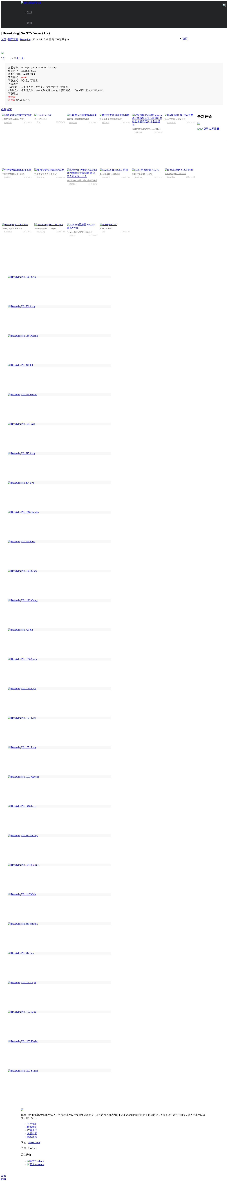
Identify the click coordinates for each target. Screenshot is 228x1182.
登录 (29, 12)
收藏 (3, 109)
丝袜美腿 (73, 123)
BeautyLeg (25, 39)
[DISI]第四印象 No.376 (142, 174)
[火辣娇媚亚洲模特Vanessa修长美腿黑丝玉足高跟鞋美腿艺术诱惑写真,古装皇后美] (147, 120)
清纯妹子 (73, 184)
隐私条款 (32, 1136)
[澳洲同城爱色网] (31, 2)
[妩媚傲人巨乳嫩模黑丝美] (82, 115)
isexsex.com (34, 1142)
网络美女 (105, 123)
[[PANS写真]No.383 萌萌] (115, 170)
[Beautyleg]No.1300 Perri (175, 173)
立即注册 (214, 128)
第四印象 (138, 177)
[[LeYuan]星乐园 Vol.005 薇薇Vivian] (82, 226)
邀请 (9, 109)
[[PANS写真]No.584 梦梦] (180, 115)
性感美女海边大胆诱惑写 (45, 174)
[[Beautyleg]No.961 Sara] (17, 224)
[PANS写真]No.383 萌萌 (110, 174)
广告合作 (32, 1130)
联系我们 (32, 1127)
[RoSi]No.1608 (40, 119)
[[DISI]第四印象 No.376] (147, 170)
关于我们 (32, 1123)
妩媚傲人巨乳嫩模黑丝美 (78, 119)
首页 (185, 38)
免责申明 (32, 1133)
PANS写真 (171, 123)
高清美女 (40, 177)
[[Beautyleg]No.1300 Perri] (180, 169)
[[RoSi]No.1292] (115, 224)
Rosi (38, 122)
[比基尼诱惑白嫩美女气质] (17, 115)
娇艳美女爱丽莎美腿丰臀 (111, 119)
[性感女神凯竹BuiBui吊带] (17, 170)
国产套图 (13, 39)
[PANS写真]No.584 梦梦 (175, 119)
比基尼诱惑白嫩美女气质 (13, 119)
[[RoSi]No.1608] (49, 115)
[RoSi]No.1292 (106, 228)
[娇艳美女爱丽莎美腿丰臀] (115, 115)
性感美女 (8, 123)
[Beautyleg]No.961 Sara (12, 228)
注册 (29, 23)
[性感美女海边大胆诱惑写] (49, 170)
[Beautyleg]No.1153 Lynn (45, 228)
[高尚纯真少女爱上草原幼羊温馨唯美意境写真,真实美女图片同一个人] (82, 173)
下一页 (20, 58)
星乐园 (72, 235)
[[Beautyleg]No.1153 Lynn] (49, 224)
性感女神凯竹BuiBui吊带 (13, 174)
